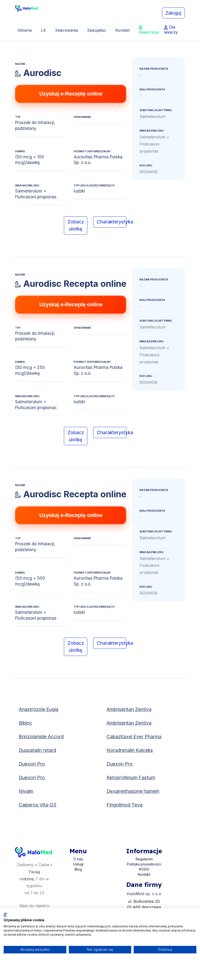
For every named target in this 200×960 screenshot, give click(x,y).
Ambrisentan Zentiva (129, 709)
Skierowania (66, 30)
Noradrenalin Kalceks (130, 750)
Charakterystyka (111, 222)
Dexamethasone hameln (133, 791)
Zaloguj (173, 13)
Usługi (78, 864)
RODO (144, 869)
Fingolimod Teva (124, 805)
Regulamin (144, 859)
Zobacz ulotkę (76, 225)
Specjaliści (96, 30)
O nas (78, 859)
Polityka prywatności (144, 864)
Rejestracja (149, 32)
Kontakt (122, 30)
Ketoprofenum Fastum (131, 777)
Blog (78, 869)
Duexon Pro (32, 764)
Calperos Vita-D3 (37, 805)
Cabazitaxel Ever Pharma (134, 736)
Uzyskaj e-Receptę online (70, 94)
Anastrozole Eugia (38, 709)
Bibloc (25, 723)
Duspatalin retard (37, 750)
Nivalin (26, 791)
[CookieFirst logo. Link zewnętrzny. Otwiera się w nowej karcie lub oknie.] (5, 915)
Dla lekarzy (171, 30)
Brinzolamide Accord (41, 736)
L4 (43, 30)
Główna (25, 30)
